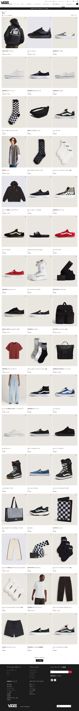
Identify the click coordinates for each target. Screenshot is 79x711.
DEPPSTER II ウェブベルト (59, 289)
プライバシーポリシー (11, 690)
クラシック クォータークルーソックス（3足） (13, 607)
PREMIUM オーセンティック (34, 90)
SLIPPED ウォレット (58, 527)
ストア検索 (9, 692)
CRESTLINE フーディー (8, 51)
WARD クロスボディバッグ (33, 130)
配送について (32, 684)
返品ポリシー (32, 686)
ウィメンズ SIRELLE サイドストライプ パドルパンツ (14, 567)
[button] (69, 1)
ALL (5, 11)
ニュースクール (56, 130)
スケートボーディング (11, 670)
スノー (8, 672)
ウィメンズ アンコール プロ (33, 289)
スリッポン (32, 674)
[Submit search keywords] (77, 4)
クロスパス (30, 527)
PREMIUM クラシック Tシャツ (9, 368)
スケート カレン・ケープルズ (34, 209)
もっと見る (39, 660)
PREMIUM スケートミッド (8, 90)
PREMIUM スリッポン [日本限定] (35, 647)
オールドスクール (33, 672)
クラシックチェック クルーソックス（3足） (37, 368)
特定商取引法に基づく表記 (12, 697)
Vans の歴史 (9, 686)
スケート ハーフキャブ (58, 448)
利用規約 (9, 699)
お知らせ (31, 692)
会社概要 (9, 694)
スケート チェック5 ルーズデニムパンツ (62, 607)
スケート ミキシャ (31, 51)
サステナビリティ (10, 688)
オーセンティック (6, 448)
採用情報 (9, 695)
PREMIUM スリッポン (58, 51)
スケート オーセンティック (33, 448)
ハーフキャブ (32, 677)
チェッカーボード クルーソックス (10, 130)
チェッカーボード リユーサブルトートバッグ (12, 527)
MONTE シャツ (5, 170)
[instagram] (55, 680)
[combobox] (72, 4)
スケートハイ (32, 676)
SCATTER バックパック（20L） (60, 329)
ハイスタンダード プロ (7, 488)
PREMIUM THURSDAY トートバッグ (61, 368)
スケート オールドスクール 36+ (60, 647)
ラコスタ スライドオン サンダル (34, 249)
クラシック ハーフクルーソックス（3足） (62, 170)
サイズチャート (33, 688)
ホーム (2, 11)
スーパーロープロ (6, 249)
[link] (10, 4)
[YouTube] (52, 680)
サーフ (8, 674)
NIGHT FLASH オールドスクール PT (11, 329)
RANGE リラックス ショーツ (9, 647)
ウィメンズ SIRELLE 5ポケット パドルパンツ (13, 408)
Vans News (9, 684)
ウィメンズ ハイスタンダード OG (60, 488)
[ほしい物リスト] (25, 18)
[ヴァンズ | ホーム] (5, 2)
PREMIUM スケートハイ (58, 209)
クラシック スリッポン (32, 488)
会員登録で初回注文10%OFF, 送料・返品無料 (39, 8)
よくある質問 (32, 690)
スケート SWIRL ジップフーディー (10, 209)
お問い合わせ (32, 694)
